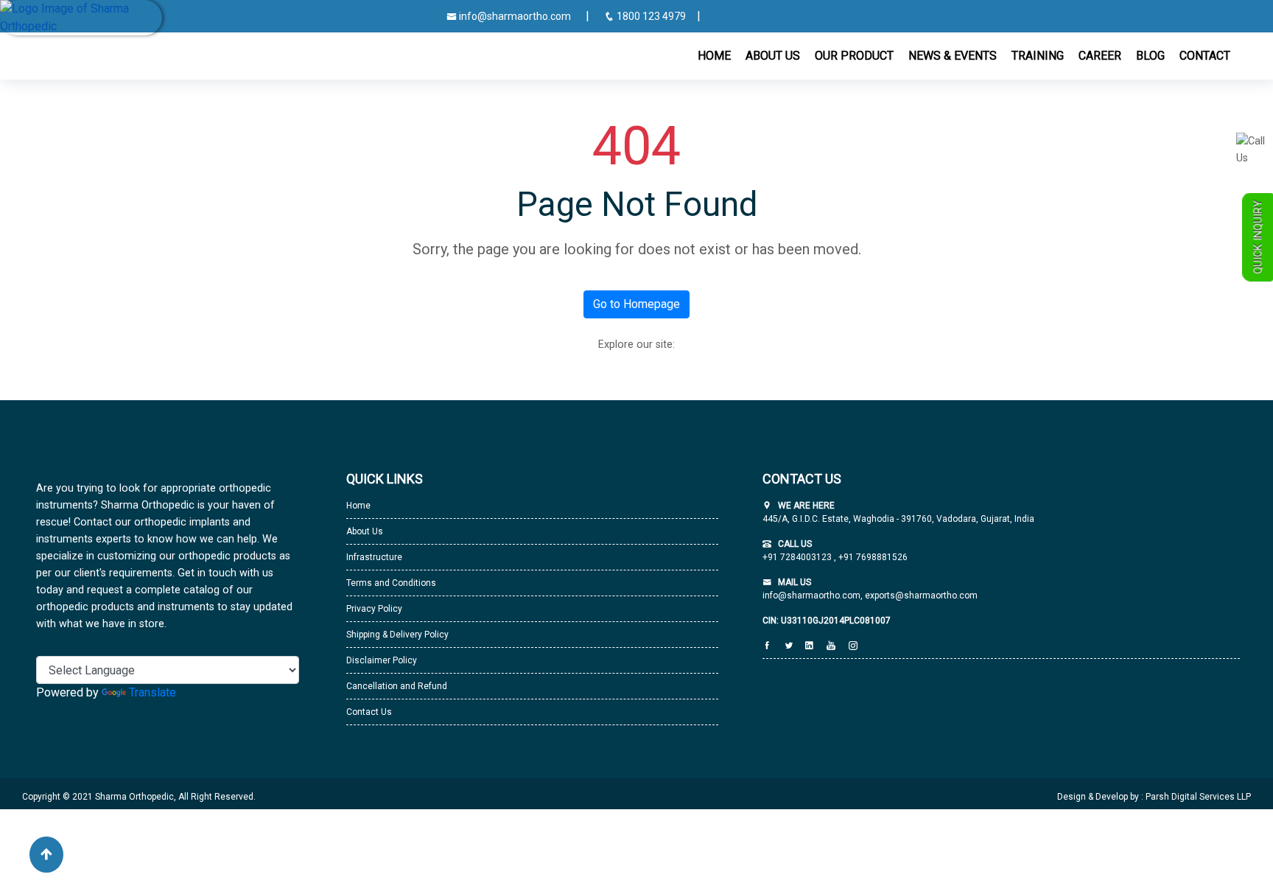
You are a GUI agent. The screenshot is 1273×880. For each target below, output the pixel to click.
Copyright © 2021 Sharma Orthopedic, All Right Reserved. (139, 797)
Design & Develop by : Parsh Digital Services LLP (1154, 797)
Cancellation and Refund (396, 686)
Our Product (854, 56)
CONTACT (1204, 56)
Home (714, 56)
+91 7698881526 (872, 557)
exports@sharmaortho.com (921, 595)
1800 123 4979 (651, 16)
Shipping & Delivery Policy (397, 634)
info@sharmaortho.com (514, 16)
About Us (364, 531)
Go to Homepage (636, 304)
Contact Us (369, 712)
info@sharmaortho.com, (812, 595)
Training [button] (1037, 56)
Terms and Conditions (391, 583)
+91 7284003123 (798, 557)
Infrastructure (374, 557)
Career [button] (1100, 56)
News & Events (952, 56)
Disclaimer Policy (381, 660)
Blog (1150, 56)
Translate (152, 692)
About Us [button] (773, 56)
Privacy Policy (374, 609)
